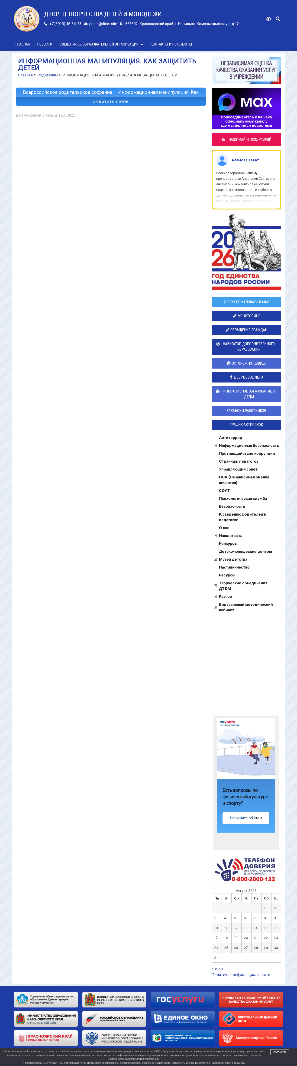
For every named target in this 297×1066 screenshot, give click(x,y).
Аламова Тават (245, 160)
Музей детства (233, 559)
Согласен (279, 1052)
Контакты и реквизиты (171, 44)
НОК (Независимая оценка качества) (244, 480)
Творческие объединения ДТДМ (243, 586)
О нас (224, 527)
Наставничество (234, 567)
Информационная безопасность (249, 445)
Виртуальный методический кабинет (246, 607)
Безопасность (232, 506)
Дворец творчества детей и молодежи (103, 14)
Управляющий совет (238, 469)
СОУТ (224, 490)
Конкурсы (228, 543)
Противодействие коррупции (247, 453)
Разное (225, 596)
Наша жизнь (230, 535)
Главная (22, 44)
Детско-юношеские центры (245, 551)
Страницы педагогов (238, 461)
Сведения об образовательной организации (99, 44)
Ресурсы (227, 575)
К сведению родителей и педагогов (242, 517)
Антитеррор (230, 437)
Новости (44, 44)
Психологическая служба (243, 498)
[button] (278, 19)
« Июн (217, 969)
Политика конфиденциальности (241, 974)
